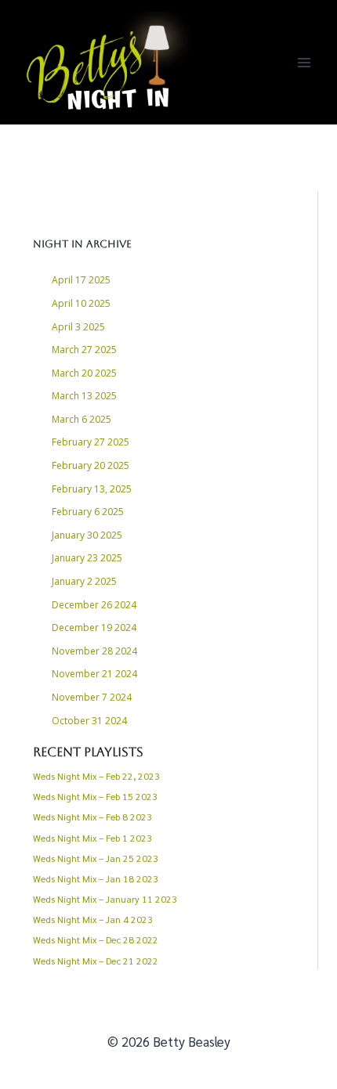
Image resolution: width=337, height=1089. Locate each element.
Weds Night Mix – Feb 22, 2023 (96, 776)
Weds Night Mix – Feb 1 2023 (92, 837)
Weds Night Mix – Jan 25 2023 (95, 858)
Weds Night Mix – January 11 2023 (105, 898)
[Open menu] (303, 62)
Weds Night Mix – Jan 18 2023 (95, 878)
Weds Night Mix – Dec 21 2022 (95, 960)
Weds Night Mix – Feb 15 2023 (95, 796)
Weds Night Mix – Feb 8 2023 (92, 816)
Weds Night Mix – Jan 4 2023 (93, 919)
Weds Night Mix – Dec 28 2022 (95, 939)
